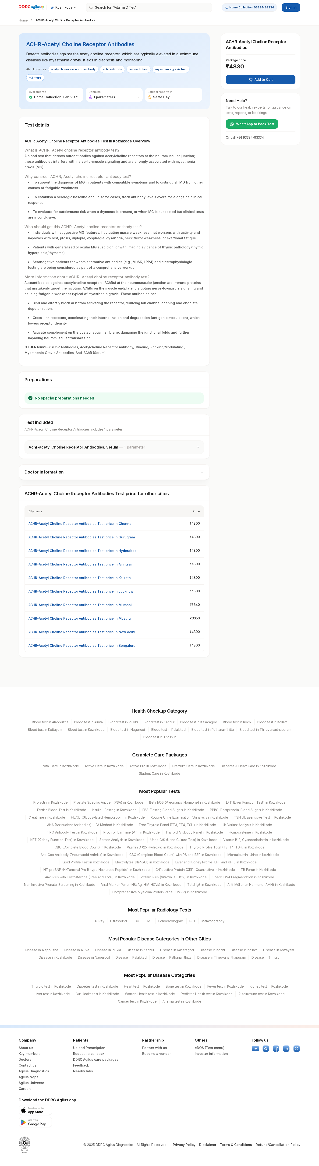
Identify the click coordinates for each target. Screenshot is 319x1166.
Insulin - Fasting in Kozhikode (114, 810)
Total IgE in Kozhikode (204, 885)
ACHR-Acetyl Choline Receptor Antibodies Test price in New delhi (81, 632)
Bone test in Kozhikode (184, 986)
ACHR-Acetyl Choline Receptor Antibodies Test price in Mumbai (80, 605)
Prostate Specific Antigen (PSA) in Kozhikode (108, 802)
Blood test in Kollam (272, 722)
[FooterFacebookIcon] (276, 1048)
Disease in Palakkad (131, 957)
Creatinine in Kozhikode (46, 817)
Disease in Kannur (140, 950)
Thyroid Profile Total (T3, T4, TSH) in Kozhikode (227, 847)
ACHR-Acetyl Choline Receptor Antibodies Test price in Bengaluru (81, 645)
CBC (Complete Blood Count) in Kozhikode (88, 847)
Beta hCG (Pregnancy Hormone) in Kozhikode (184, 802)
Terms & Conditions (236, 1145)
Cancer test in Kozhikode (137, 1001)
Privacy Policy (184, 1145)
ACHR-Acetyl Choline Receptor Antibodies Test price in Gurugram (81, 537)
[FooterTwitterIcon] (296, 1048)
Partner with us (154, 1048)
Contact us (27, 1065)
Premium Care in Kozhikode (193, 766)
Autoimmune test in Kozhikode (261, 994)
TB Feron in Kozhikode (258, 870)
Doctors (25, 1059)
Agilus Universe (31, 1083)
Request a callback (88, 1054)
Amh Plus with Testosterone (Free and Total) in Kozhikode (90, 877)
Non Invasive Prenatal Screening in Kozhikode (59, 885)
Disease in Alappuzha (41, 950)
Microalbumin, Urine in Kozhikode (253, 855)
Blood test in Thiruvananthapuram (265, 729)
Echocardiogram (171, 921)
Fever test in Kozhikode (225, 986)
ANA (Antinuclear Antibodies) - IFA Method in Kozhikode (90, 825)
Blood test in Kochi (237, 722)
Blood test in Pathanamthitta (212, 729)
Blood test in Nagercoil (127, 729)
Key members (29, 1054)
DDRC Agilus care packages (95, 1059)
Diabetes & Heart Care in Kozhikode (248, 766)
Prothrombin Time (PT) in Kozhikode (131, 832)
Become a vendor (156, 1054)
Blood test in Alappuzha (50, 722)
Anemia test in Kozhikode (182, 1001)
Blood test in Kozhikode (86, 729)
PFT (192, 921)
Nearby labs (83, 1071)
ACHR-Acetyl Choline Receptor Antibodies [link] (65, 20)
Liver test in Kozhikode (52, 994)
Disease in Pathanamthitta (171, 957)
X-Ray (99, 921)
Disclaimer (207, 1145)
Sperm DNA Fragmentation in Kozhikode (243, 877)
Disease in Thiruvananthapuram (221, 957)
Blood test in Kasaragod (198, 722)
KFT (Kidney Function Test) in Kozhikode (62, 840)
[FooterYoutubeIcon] (255, 1048)
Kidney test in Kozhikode (269, 986)
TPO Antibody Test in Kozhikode (72, 832)
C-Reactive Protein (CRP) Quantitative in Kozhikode (195, 870)
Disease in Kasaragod (177, 950)
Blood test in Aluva (88, 722)
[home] (31, 7)
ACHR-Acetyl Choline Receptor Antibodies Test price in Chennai (80, 524)
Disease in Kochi (212, 950)
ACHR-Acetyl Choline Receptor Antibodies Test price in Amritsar (80, 564)
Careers (25, 1089)
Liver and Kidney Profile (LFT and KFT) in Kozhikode (216, 862)
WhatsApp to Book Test (255, 124)
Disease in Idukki (108, 950)
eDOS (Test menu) (209, 1048)
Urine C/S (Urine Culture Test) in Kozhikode (183, 840)
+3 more (35, 77)
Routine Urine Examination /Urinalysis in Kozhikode (189, 817)
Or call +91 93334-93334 (245, 137)
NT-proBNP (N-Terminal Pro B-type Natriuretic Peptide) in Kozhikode (96, 870)
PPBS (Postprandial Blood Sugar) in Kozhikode (246, 810)
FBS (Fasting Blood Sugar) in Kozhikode (173, 810)
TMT (148, 921)
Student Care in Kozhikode (159, 773)
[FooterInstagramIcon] (265, 1048)
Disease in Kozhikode (55, 957)
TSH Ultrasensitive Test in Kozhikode (262, 817)
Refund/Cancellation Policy (278, 1145)
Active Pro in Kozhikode (148, 766)
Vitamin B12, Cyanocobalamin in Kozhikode (256, 840)
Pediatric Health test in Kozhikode (207, 994)
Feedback (81, 1065)
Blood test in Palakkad (168, 729)
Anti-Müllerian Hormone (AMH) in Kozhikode (261, 885)
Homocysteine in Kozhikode (250, 832)
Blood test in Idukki (123, 722)
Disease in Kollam (244, 950)
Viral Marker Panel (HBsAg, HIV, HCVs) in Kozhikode (141, 885)
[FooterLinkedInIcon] (286, 1048)
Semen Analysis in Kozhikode (122, 840)
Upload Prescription (89, 1048)
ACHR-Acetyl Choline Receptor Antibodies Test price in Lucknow (80, 591)
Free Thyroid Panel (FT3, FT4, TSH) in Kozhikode (177, 825)
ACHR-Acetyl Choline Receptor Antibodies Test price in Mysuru (79, 618)
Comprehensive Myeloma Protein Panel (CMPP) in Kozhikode (159, 892)
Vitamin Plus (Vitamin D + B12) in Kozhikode (174, 877)
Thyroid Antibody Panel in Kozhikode (194, 832)
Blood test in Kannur (159, 722)
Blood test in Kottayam (45, 729)
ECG (136, 921)
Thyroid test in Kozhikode (51, 986)
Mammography (213, 921)
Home (23, 20)
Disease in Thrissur (266, 957)
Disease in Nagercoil (94, 957)
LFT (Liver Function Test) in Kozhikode (256, 802)
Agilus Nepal (29, 1077)
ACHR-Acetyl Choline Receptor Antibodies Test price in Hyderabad (82, 551)
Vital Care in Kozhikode (61, 766)
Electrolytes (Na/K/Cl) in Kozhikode (142, 862)
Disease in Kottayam (278, 950)
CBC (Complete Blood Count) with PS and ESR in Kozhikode (175, 855)
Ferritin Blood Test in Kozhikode (61, 810)
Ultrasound (118, 921)
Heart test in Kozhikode (142, 986)
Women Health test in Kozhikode (150, 994)
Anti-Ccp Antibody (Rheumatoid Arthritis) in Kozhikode (82, 855)
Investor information (211, 1054)
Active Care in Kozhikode (104, 766)
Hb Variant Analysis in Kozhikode (247, 825)
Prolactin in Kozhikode (50, 802)
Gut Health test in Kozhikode (97, 994)
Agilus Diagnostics (34, 1071)
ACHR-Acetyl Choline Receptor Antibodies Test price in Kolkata (79, 578)
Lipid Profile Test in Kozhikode (86, 862)
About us (26, 1048)
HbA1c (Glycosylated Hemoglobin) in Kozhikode (108, 817)
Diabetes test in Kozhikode (97, 986)
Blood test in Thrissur (159, 737)
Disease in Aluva (76, 950)
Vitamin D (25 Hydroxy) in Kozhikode (155, 847)
